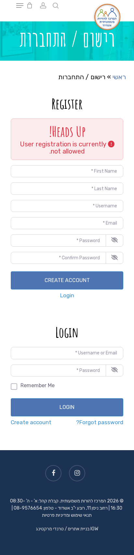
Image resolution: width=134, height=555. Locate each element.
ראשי (119, 77)
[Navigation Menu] (19, 5)
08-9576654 (28, 508)
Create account (67, 280)
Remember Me (37, 385)
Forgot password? (99, 422)
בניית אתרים (78, 529)
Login (67, 295)
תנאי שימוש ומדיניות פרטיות (67, 515)
